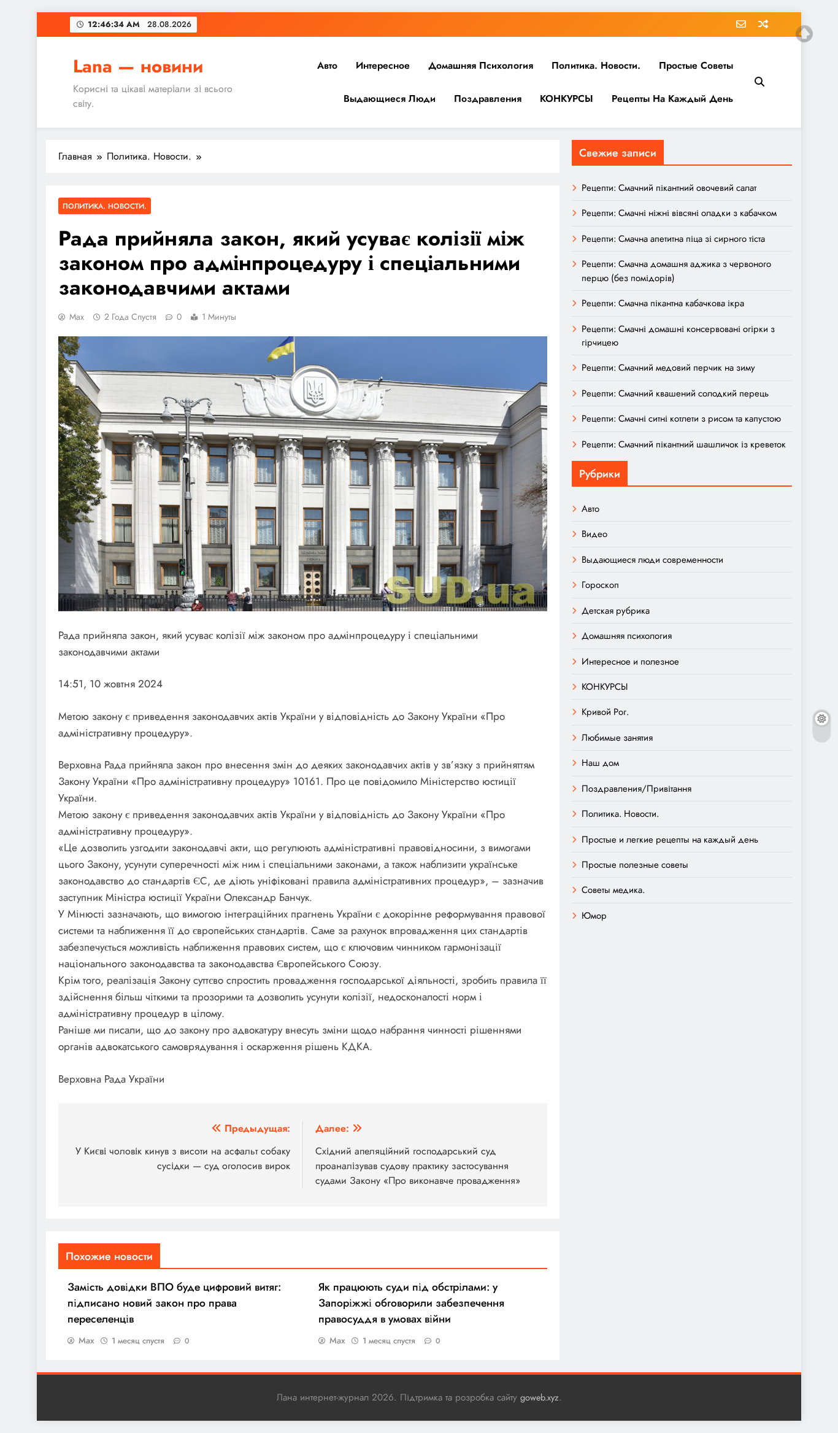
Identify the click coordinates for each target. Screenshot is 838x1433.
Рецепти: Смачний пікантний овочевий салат (669, 188)
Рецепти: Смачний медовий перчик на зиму (668, 367)
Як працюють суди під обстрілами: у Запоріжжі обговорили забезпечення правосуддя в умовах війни (411, 1303)
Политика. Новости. (596, 65)
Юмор (594, 915)
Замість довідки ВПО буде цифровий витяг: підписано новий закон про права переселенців (174, 1303)
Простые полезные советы (635, 864)
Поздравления (487, 98)
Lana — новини (138, 66)
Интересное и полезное (630, 661)
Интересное (383, 65)
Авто (327, 65)
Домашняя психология (480, 65)
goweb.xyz (539, 1397)
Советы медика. (613, 890)
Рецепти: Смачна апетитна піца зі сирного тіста (673, 238)
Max (76, 317)
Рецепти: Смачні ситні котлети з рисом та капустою (681, 418)
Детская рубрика (616, 610)
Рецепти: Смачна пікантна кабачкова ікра (663, 303)
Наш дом (600, 763)
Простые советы (696, 65)
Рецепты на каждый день (672, 98)
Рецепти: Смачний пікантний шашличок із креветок (684, 444)
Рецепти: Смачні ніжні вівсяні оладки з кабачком (679, 213)
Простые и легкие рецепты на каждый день (670, 839)
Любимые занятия (617, 737)
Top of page (804, 34)
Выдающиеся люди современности (652, 559)
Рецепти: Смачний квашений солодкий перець (675, 393)
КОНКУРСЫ (566, 98)
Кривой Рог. (605, 712)
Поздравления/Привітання (636, 788)
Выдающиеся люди (390, 98)
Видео (594, 534)
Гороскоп (600, 585)
